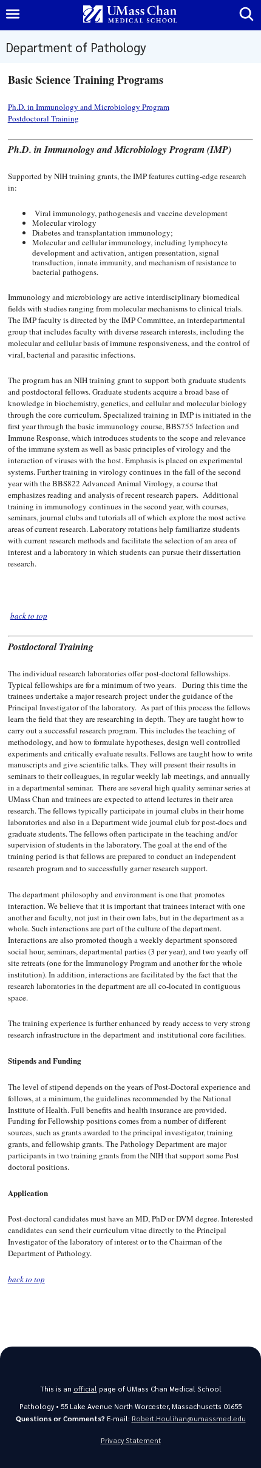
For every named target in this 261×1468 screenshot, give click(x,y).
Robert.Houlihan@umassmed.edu (189, 1418)
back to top (28, 615)
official (85, 1388)
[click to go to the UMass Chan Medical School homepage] (130, 14)
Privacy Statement (131, 1440)
